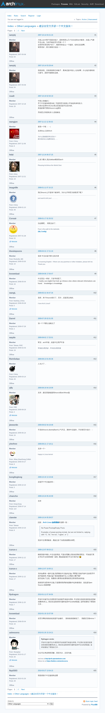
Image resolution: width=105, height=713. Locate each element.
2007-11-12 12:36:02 (45, 122)
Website (14, 242)
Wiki (71, 4)
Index (9, 16)
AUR (92, 4)
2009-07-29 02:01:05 (45, 318)
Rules (16, 16)
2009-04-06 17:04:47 (45, 274)
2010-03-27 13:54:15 (45, 671)
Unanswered (92, 19)
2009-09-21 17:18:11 (45, 444)
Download (99, 4)
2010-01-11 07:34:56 (45, 594)
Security (84, 4)
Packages (55, 4)
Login (39, 16)
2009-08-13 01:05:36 (45, 359)
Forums (64, 4)
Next (23, 31)
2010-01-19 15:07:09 (45, 614)
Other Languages (26, 26)
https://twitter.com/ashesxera (57, 661)
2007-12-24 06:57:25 (45, 155)
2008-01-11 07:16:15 (45, 188)
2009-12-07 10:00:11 (45, 569)
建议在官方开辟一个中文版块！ (56, 26)
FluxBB (94, 705)
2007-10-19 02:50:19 (45, 96)
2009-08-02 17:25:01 (45, 337)
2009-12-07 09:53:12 (45, 550)
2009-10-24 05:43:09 (45, 496)
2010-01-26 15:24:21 (45, 633)
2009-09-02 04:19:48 (45, 425)
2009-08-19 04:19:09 (45, 388)
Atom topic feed (91, 701)
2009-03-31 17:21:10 (45, 251)
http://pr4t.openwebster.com (55, 659)
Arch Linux (13, 3)
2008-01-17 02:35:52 (45, 218)
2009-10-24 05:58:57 (45, 517)
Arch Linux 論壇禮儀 (51, 522)
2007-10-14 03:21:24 (45, 35)
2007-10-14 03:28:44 (45, 65)
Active (84, 19)
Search (23, 16)
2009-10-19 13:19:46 (45, 477)
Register (31, 16)
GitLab (77, 4)
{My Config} (42, 231)
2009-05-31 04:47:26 (45, 293)
